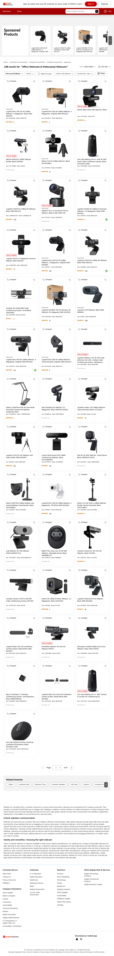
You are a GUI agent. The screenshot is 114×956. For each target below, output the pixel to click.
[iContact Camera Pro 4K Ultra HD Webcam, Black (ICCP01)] (92, 537)
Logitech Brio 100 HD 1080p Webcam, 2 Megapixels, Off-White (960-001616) (56, 504)
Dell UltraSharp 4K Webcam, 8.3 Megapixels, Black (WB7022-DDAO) (55, 408)
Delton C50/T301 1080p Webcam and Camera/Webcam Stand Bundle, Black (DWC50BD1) (20, 505)
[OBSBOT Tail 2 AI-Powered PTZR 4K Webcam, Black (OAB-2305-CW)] (56, 195)
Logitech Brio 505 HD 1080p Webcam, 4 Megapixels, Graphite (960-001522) (57, 112)
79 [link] (50, 320)
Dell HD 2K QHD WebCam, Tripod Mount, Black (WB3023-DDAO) (92, 456)
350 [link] (15, 466)
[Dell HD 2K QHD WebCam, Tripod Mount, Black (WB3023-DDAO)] (92, 441)
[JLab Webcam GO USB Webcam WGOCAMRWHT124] (21, 537)
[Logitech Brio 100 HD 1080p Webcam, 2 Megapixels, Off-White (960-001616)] (56, 489)
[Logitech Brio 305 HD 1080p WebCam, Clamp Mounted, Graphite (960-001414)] (56, 344)
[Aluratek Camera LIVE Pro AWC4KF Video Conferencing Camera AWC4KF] (21, 585)
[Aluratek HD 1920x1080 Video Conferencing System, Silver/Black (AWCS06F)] (21, 294)
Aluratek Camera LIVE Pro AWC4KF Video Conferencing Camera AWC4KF (19, 600)
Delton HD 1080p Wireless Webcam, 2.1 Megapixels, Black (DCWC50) (56, 600)
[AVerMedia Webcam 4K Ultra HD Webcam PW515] (56, 632)
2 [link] (85, 219)
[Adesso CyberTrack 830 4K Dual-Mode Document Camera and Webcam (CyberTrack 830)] (21, 393)
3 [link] (49, 609)
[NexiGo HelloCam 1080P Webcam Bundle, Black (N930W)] (21, 145)
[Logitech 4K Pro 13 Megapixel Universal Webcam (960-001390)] (21, 244)
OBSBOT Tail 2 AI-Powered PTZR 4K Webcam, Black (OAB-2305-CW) (55, 212)
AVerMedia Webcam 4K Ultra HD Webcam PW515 (53, 648)
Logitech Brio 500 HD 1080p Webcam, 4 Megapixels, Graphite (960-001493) (21, 361)
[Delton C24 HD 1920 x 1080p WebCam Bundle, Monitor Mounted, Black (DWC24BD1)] (92, 489)
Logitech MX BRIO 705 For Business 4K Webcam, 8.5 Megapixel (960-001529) (84, 50)
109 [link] (50, 271)
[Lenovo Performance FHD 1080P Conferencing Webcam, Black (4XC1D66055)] (56, 441)
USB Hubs (74, 784)
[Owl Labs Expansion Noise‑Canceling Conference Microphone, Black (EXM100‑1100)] (21, 728)
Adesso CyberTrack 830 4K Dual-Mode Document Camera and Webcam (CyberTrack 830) (20, 409)
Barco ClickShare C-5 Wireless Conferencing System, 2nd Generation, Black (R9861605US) (20, 696)
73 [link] (14, 269)
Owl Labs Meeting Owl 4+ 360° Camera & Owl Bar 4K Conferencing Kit (92, 695)
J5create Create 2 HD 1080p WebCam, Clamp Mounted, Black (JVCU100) (91, 408)
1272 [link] (86, 271)
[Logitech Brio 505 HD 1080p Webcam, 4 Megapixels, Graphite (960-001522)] (56, 96)
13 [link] (50, 171)
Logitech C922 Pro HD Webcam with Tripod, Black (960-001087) (19, 456)
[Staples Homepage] (8, 4)
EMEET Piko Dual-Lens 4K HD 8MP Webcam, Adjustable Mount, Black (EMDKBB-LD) (54, 553)
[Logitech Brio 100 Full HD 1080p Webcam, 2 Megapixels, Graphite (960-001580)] (40, 37)
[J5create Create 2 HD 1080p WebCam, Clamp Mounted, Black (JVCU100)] (92, 393)
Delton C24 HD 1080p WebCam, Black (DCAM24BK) (56, 162)
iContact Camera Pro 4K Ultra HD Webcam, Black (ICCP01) (89, 552)
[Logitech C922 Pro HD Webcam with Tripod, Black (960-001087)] (21, 441)
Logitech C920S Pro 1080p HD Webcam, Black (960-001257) (62, 50)
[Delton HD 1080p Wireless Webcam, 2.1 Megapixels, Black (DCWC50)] (56, 585)
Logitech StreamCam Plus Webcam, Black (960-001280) (90, 600)
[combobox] (82, 11)
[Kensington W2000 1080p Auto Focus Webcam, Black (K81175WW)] (92, 632)
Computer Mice (23, 784)
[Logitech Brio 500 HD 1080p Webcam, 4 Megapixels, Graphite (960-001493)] (21, 344)
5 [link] (49, 370)
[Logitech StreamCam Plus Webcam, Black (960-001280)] (92, 585)
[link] (91, 4)
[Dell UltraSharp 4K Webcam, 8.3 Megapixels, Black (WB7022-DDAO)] (56, 393)
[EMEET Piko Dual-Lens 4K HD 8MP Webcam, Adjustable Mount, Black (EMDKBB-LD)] (56, 537)
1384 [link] (86, 320)
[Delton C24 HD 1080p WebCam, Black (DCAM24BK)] (56, 145)
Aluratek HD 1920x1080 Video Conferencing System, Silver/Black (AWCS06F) (18, 310)
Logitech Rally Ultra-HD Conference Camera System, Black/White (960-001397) (19, 649)
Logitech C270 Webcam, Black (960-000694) (90, 311)
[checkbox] (45, 73)
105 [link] (50, 466)
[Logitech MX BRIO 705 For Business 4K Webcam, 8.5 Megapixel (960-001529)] (85, 37)
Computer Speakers (58, 784)
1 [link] (85, 120)
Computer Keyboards (102, 784)
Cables (10, 784)
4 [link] (49, 122)
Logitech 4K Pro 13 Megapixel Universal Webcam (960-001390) (20, 260)
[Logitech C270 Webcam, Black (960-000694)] (92, 294)
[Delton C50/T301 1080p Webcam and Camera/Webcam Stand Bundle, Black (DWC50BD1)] (21, 489)
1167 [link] (15, 219)
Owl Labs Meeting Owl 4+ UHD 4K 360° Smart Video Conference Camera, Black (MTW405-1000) (92, 161)
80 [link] (85, 609)
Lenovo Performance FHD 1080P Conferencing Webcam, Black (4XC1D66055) (54, 457)
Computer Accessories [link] (37, 62)
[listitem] (40, 40)
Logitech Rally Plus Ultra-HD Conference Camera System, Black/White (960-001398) (56, 696)
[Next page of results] (71, 767)
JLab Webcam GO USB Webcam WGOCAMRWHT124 (17, 552)
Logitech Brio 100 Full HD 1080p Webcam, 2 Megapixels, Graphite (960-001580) (40, 50)
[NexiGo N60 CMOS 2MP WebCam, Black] (92, 96)
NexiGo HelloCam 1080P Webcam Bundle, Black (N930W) (18, 160)
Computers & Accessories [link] (18, 62)
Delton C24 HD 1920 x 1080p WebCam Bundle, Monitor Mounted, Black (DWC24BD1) (91, 505)
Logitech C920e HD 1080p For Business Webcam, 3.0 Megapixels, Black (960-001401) (92, 211)
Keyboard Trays (40, 784)
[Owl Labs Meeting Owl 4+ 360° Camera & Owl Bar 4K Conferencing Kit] (92, 680)
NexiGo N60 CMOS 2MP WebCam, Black (92, 110)
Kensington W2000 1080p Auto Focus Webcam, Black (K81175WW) (91, 648)
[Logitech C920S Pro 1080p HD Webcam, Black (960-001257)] (63, 37)
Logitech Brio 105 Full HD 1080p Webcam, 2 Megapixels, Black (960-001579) (19, 113)
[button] (96, 11)
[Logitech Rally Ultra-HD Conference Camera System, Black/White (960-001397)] (21, 632)
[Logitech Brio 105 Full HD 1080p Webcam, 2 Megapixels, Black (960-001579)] (21, 96)
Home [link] (6, 62)
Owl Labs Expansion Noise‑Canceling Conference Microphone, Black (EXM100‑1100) (19, 744)
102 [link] (15, 370)
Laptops (86, 784)
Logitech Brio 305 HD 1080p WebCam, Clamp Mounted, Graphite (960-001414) (56, 361)
